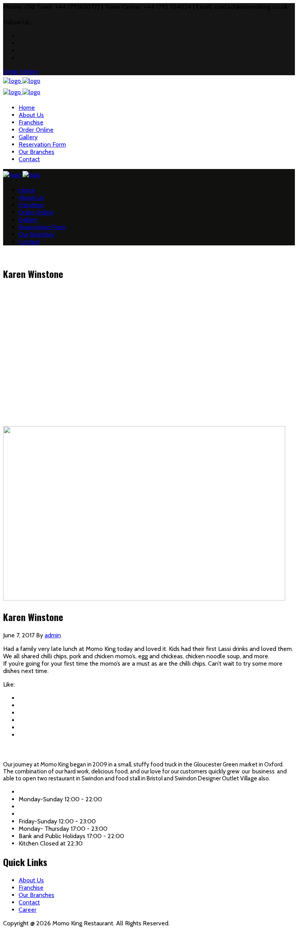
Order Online (36, 129)
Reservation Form (42, 144)
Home (27, 107)
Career (27, 909)
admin (53, 635)
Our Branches (36, 151)
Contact (29, 159)
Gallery (28, 137)
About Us (31, 115)
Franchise (31, 122)
